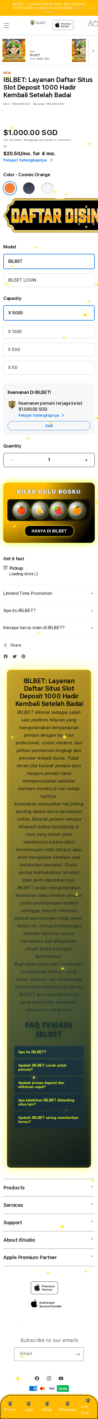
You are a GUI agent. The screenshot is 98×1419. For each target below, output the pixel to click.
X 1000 (15, 331)
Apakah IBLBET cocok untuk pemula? (42, 1067)
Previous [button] (5, 8)
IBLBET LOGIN (22, 280)
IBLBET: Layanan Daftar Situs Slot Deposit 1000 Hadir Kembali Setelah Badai (49, 8)
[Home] (38, 22)
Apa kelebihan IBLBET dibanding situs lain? (46, 1102)
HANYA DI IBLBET (49, 531)
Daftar (47, 1409)
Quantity (12, 446)
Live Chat (85, 1409)
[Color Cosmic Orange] (9, 188)
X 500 (14, 349)
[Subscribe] (78, 1354)
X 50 (12, 367)
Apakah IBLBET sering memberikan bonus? (48, 1120)
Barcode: (39, 103)
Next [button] (93, 8)
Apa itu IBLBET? (32, 1052)
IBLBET (15, 261)
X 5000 (15, 312)
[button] (6, 25)
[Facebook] (7, 657)
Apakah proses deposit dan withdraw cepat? (41, 1085)
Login (28, 1409)
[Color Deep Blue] (29, 188)
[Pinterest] (25, 657)
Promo (10, 1409)
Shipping (30, 139)
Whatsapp (68, 1409)
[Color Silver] (47, 188)
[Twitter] (16, 657)
